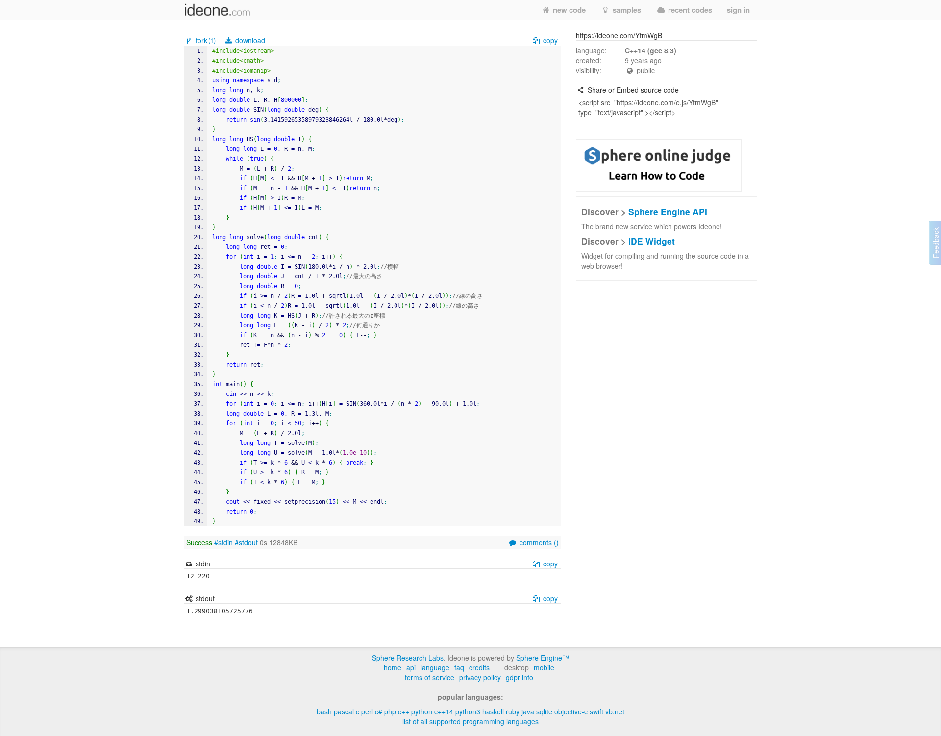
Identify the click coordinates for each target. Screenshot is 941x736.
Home (392, 667)
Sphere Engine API (667, 211)
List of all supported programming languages (470, 721)
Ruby (513, 711)
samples (626, 9)
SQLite (544, 711)
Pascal (344, 711)
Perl (367, 711)
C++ (403, 711)
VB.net (614, 711)
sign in (738, 9)
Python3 (467, 711)
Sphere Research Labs (408, 657)
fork (205, 40)
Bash (324, 711)
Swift (596, 711)
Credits (479, 667)
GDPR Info (519, 677)
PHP (390, 711)
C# (378, 711)
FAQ (459, 667)
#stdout (246, 542)
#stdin (223, 542)
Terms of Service (429, 677)
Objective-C (571, 711)
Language (435, 667)
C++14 (443, 711)
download (249, 40)
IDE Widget (651, 241)
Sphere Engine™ (542, 657)
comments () (538, 542)
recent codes (689, 9)
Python (421, 711)
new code (568, 9)
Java (527, 711)
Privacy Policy (480, 677)
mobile (544, 667)
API (411, 667)
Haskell (493, 711)
